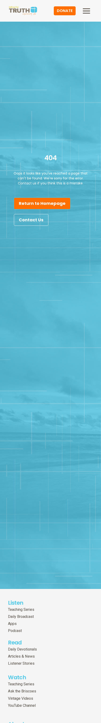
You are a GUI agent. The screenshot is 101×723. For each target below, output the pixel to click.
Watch (17, 677)
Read (15, 642)
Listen (15, 603)
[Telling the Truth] (23, 11)
